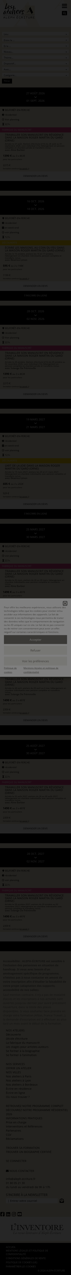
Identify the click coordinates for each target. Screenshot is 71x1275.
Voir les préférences (35, 661)
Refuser (35, 650)
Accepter (35, 640)
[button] (65, 603)
